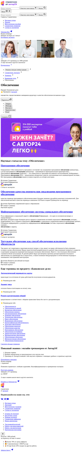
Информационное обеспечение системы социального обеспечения (37, 211)
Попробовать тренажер (9, 359)
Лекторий (8, 405)
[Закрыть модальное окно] (3, 434)
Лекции (7, 22)
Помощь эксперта (11, 417)
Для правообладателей (12, 424)
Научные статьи (10, 20)
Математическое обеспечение (15, 335)
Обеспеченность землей (13, 308)
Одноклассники (10, 110)
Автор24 (14, 92)
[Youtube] (7, 400)
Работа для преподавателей (14, 426)
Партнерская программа (13, 430)
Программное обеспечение (15, 165)
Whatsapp (8, 106)
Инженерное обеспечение (13, 321)
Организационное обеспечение (15, 313)
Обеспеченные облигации (14, 337)
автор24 (5, 391)
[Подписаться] (11, 65)
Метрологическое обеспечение (15, 339)
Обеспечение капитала (12, 326)
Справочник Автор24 (12, 73)
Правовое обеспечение (12, 315)
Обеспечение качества (12, 328)
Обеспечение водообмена (13, 331)
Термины (8, 75)
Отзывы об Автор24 (12, 414)
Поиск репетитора (11, 421)
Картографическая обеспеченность (17, 322)
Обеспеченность (10, 306)
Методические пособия (13, 24)
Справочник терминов (12, 26)
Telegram (8, 103)
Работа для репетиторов (13, 428)
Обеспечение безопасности (14, 341)
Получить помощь (7, 370)
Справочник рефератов (13, 419)
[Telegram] (5, 400)
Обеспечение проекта (12, 312)
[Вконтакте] (2, 400)
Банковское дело (10, 78)
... (17, 70)
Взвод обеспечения (11, 319)
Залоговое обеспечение (13, 324)
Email (7, 112)
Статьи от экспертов (12, 27)
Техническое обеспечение (13, 317)
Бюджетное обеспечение (13, 310)
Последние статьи (11, 415)
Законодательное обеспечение (15, 333)
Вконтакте (9, 108)
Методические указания (13, 407)
